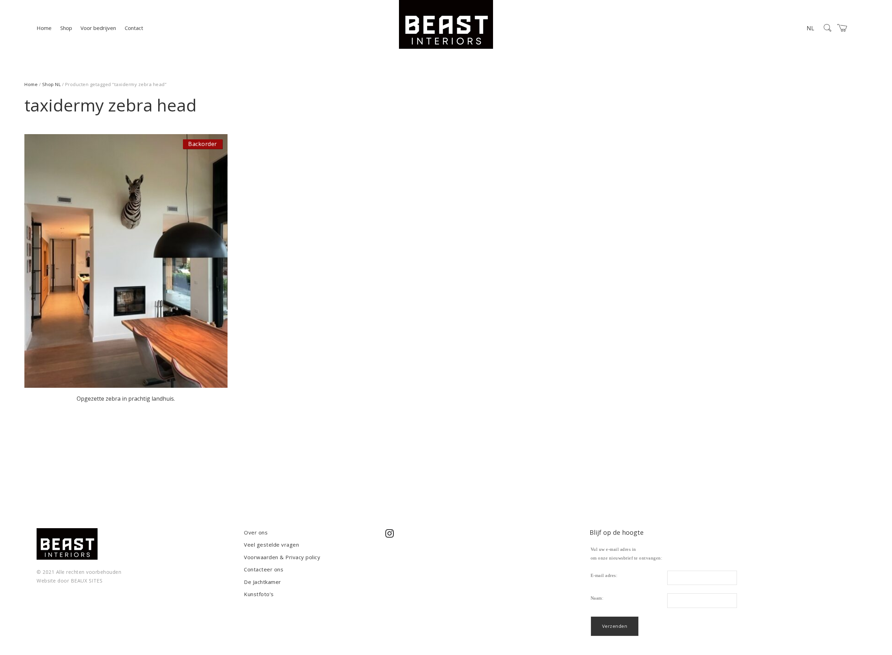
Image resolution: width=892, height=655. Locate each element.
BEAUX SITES (87, 580)
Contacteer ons (263, 569)
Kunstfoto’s (259, 594)
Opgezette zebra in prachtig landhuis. (126, 398)
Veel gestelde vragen (271, 544)
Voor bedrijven (98, 27)
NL (810, 28)
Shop (66, 27)
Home (44, 27)
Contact (134, 27)
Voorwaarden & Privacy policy (282, 557)
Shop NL (51, 84)
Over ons (256, 532)
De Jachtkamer (262, 581)
